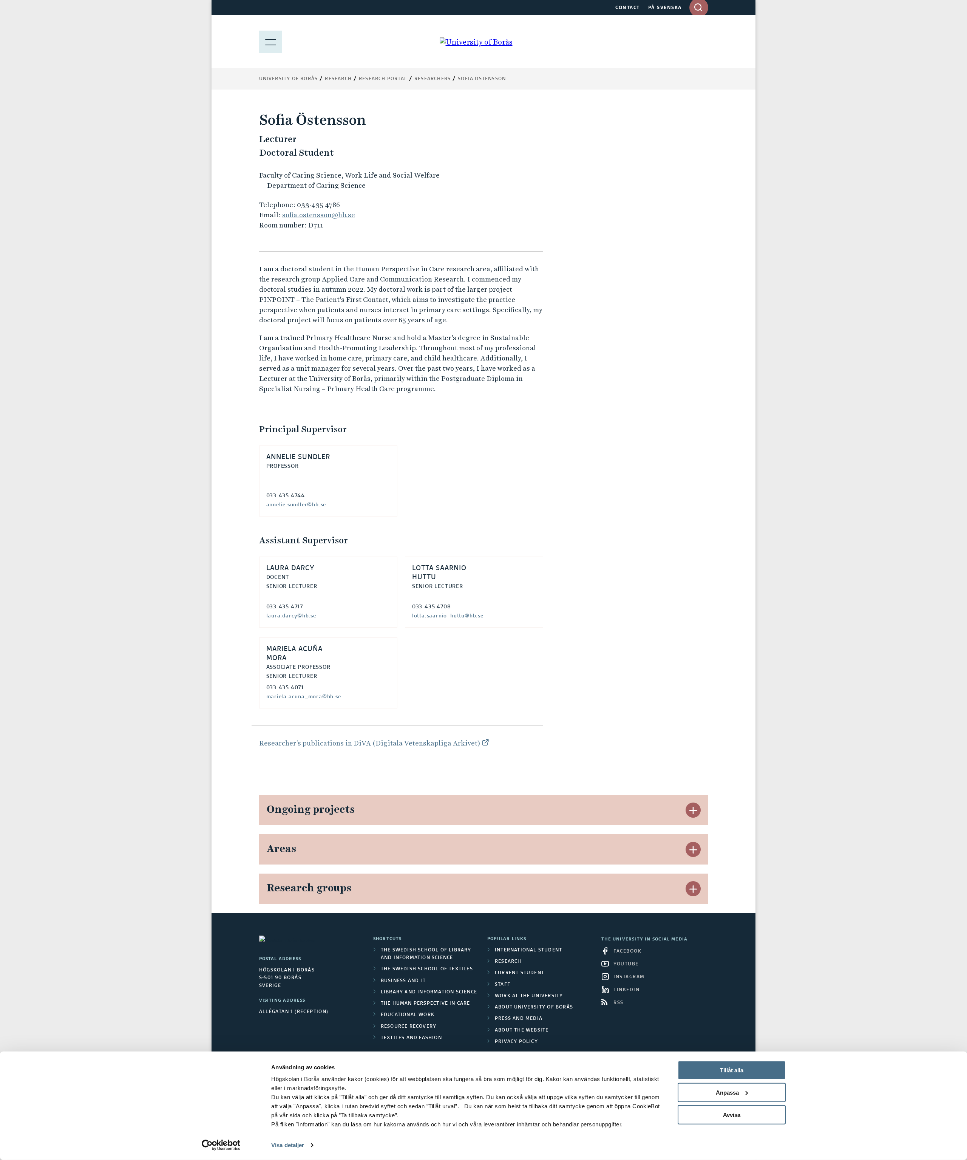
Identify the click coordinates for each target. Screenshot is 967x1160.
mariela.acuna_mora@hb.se (303, 697)
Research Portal (383, 79)
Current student (519, 973)
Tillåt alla (731, 1070)
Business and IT (403, 981)
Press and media (518, 1018)
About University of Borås (534, 1007)
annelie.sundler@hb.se (296, 505)
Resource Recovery (408, 1026)
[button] (693, 810)
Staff (502, 984)
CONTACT (627, 8)
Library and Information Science (429, 992)
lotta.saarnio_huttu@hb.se (448, 616)
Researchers (432, 79)
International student (528, 950)
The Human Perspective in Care (425, 1003)
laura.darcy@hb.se (291, 616)
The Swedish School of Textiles (427, 969)
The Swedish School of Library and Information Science (426, 954)
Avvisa (731, 1114)
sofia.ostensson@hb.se (318, 215)
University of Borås (288, 79)
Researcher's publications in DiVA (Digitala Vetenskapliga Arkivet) (369, 743)
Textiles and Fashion (411, 1038)
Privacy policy (516, 1041)
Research (338, 79)
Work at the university (529, 996)
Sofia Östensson (482, 79)
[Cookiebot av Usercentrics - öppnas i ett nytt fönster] (221, 1145)
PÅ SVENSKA (665, 8)
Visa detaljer (287, 1145)
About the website (521, 1030)
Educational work (407, 1015)
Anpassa (727, 1092)
